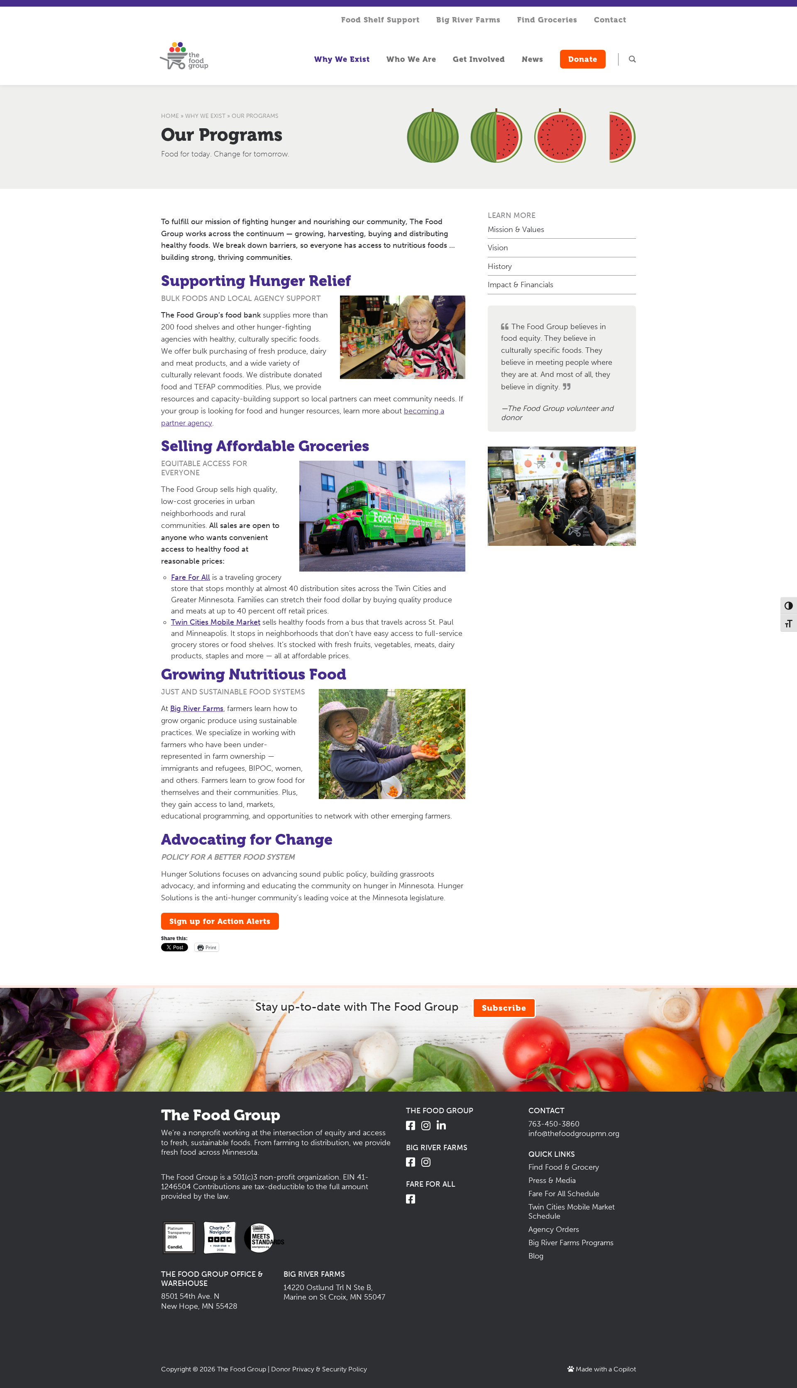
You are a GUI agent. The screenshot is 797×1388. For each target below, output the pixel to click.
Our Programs (222, 135)
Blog (535, 1256)
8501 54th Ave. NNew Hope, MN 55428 (199, 1301)
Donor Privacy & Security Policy (319, 1369)
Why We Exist (205, 116)
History (500, 266)
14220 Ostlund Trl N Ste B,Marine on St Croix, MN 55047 (334, 1292)
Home (170, 116)
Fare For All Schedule (563, 1193)
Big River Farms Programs (571, 1242)
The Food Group (241, 1369)
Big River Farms (196, 708)
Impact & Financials (520, 284)
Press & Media (552, 1180)
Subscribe (504, 1008)
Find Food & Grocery (563, 1167)
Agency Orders (553, 1229)
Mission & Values (516, 229)
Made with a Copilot (605, 1369)
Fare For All (190, 577)
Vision (498, 247)
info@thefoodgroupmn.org (573, 1133)
